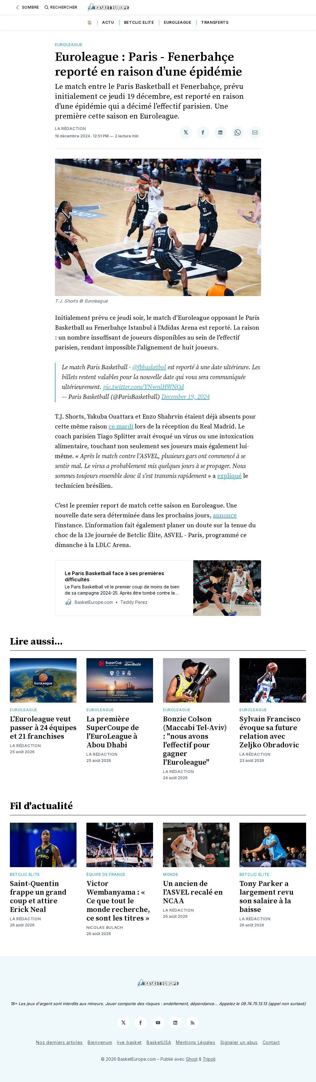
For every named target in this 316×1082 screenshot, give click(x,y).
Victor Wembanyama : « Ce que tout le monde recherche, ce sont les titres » (118, 901)
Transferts (215, 22)
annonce (225, 516)
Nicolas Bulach (104, 927)
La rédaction (70, 128)
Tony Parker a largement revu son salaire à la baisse (266, 896)
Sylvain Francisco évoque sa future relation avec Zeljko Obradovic (270, 732)
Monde (170, 874)
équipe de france (105, 874)
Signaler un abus (239, 1042)
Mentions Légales (195, 1042)
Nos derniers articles (59, 1042)
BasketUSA (159, 1042)
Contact (271, 1042)
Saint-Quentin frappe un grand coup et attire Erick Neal (38, 896)
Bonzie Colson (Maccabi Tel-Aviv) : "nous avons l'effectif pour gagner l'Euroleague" (195, 741)
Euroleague (177, 22)
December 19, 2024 (185, 397)
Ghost (192, 1059)
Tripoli (209, 1059)
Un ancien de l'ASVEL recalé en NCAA (193, 892)
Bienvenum (100, 1042)
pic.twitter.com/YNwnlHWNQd (143, 387)
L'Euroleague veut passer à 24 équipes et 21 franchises (43, 728)
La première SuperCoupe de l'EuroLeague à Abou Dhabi (112, 732)
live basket (129, 1042)
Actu (108, 22)
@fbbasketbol (149, 367)
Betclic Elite (139, 22)
